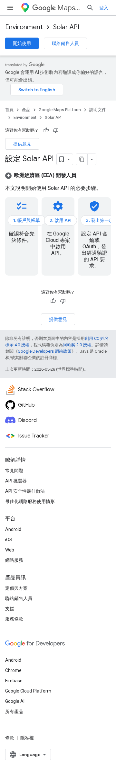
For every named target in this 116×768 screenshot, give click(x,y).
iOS (8, 539)
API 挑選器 (16, 480)
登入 (103, 7)
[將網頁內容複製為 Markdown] (82, 159)
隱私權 (27, 737)
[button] (40, 175)
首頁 (9, 109)
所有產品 (14, 711)
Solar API (66, 27)
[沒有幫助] (56, 130)
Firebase (14, 680)
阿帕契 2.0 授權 (77, 344)
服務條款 (14, 619)
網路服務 (14, 560)
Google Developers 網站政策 (45, 351)
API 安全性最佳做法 (25, 491)
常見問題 (14, 470)
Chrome (13, 670)
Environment (24, 27)
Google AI (14, 701)
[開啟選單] (10, 7)
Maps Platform (69, 8)
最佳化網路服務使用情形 (30, 501)
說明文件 (97, 109)
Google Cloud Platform (28, 690)
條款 (9, 737)
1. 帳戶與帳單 (26, 220)
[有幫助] (46, 130)
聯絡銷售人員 (65, 43)
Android (13, 529)
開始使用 (22, 43)
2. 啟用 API (61, 220)
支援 (9, 608)
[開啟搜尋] (90, 8)
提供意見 (22, 144)
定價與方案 (16, 588)
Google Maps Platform (60, 109)
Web (9, 549)
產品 (26, 109)
